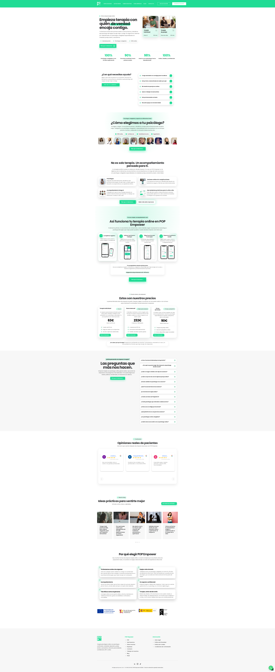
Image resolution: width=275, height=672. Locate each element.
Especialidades (108, 3)
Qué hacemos (117, 3)
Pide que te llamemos (108, 46)
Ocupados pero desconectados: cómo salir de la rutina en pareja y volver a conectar (170, 530)
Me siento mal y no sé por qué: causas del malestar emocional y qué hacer (105, 530)
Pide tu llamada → (105, 335)
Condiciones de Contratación (163, 646)
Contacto (151, 3)
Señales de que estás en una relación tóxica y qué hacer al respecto (121, 529)
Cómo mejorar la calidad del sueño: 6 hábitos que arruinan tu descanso (153, 530)
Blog (145, 3)
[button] (271, 668)
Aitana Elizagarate (139, 456)
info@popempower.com (118, 667)
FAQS (128, 655)
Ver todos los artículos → (169, 503)
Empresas (129, 646)
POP (128, 640)
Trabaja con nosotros (132, 651)
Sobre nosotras (131, 644)
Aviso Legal (158, 640)
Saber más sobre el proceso (146, 202)
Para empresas (138, 3)
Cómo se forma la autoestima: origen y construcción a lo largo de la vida (137, 530)
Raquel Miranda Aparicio (113, 456)
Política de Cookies (160, 644)
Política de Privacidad (160, 642)
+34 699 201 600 (128, 667)
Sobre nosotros (127, 3)
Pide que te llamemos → (110, 84)
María (164, 456)
